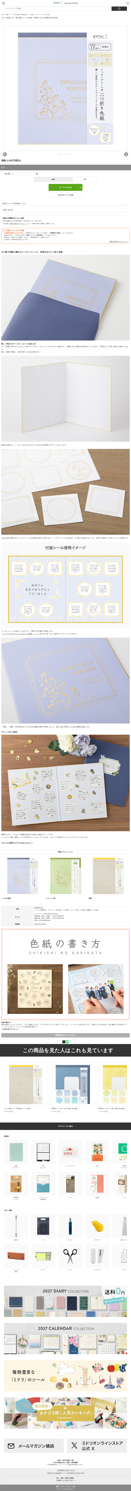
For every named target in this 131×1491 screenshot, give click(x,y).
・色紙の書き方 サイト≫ (10, 1029)
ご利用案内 (60, 1470)
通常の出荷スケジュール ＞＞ (119, 241)
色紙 (7, 14)
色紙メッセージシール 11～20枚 (40, 14)
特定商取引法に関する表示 (76, 1473)
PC (74, 1486)
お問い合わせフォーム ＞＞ (18, 223)
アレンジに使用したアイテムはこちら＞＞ (17, 843)
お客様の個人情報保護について (56, 1473)
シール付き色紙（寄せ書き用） (20, 14)
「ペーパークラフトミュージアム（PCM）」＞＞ (19, 634)
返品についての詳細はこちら (14, 203)
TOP (2, 14)
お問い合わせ (8, 210)
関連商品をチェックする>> (65, 1035)
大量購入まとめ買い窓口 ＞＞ (66, 1479)
